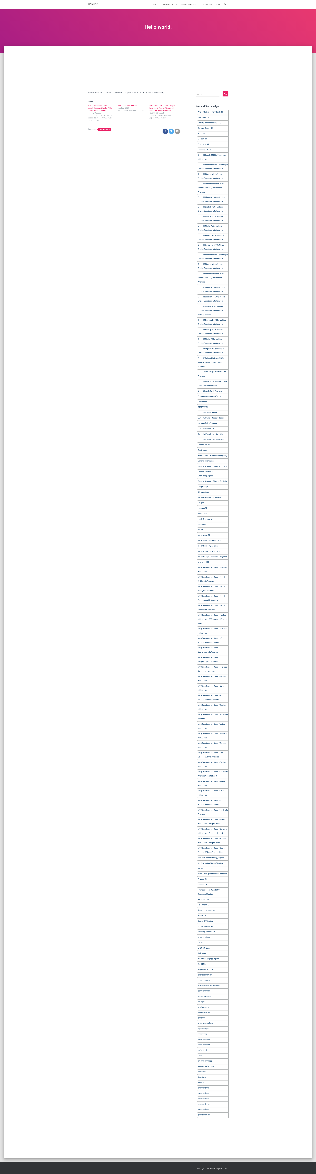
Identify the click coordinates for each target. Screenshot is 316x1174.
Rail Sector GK (203, 899)
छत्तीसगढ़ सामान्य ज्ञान (204, 996)
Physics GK (202, 879)
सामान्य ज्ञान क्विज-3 (204, 1099)
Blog (218, 4)
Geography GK (204, 487)
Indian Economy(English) (208, 546)
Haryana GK (202, 508)
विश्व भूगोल (201, 1083)
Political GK (202, 885)
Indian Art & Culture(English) (209, 540)
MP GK (200, 868)
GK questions (203, 492)
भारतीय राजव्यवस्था (204, 1045)
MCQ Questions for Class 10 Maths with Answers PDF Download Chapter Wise (212, 619)
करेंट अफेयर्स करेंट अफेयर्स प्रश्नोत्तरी (209, 986)
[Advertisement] (158, 64)
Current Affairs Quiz (188, 4)
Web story (202, 953)
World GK (202, 964)
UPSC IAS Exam (204, 948)
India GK (201, 530)
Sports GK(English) (205, 921)
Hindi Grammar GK (205, 519)
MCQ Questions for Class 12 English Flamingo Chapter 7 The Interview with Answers (100, 108)
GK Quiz (201, 503)
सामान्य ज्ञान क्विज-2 (204, 1093)
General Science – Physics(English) (212, 481)
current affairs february (207, 423)
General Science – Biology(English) (212, 466)
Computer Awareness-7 (127, 105)
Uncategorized (104, 129)
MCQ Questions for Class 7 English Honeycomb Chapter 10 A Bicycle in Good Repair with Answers (162, 108)
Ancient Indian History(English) (210, 112)
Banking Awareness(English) (209, 123)
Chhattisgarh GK (204, 150)
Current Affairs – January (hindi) (211, 418)
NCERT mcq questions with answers (212, 874)
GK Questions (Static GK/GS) (209, 497)
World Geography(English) (208, 959)
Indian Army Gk (204, 535)
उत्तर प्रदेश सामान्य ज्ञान (205, 975)
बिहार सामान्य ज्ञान (203, 1029)
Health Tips (202, 513)
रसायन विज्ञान (202, 1072)
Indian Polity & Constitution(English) (212, 557)
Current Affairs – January (208, 412)
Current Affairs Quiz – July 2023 (211, 434)
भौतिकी (200, 1056)
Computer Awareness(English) (210, 396)
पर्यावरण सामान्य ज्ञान (204, 1013)
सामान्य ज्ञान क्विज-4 (204, 1104)
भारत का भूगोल (202, 1034)
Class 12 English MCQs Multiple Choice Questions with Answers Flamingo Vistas (210, 310)
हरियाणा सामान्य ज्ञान (204, 1115)
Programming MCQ (168, 4)
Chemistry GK (203, 144)
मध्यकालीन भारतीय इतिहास (206, 1066)
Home (155, 4)
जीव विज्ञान (201, 1002)
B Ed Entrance (203, 117)
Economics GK (204, 445)
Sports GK (202, 916)
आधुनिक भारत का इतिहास (205, 969)
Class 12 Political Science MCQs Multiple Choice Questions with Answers (211, 362)
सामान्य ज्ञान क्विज (203, 1088)
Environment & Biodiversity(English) (212, 456)
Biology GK (202, 139)
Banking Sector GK (205, 128)
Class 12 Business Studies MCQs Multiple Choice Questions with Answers (211, 278)
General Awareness (206, 461)
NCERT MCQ (206, 4)
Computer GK (203, 402)
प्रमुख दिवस (201, 1018)
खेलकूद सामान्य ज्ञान (204, 991)
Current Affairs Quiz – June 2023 (211, 439)
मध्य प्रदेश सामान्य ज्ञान (205, 1061)
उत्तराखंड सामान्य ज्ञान (204, 980)
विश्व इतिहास (202, 1077)
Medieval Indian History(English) (211, 858)
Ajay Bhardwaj (222, 1169)
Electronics (202, 450)
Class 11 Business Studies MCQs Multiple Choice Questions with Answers (211, 188)
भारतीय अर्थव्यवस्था (204, 1039)
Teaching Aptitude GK (206, 932)
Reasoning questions (206, 910)
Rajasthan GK (203, 905)
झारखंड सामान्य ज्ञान (204, 1007)
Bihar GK (201, 134)
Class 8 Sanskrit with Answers (210, 391)
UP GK (200, 942)
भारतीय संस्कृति (202, 1050)
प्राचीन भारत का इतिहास (205, 1023)
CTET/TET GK (203, 407)
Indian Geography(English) (209, 551)
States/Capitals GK (205, 926)
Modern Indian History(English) (210, 863)
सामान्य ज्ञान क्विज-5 (204, 1109)
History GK (202, 524)
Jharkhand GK (203, 562)
